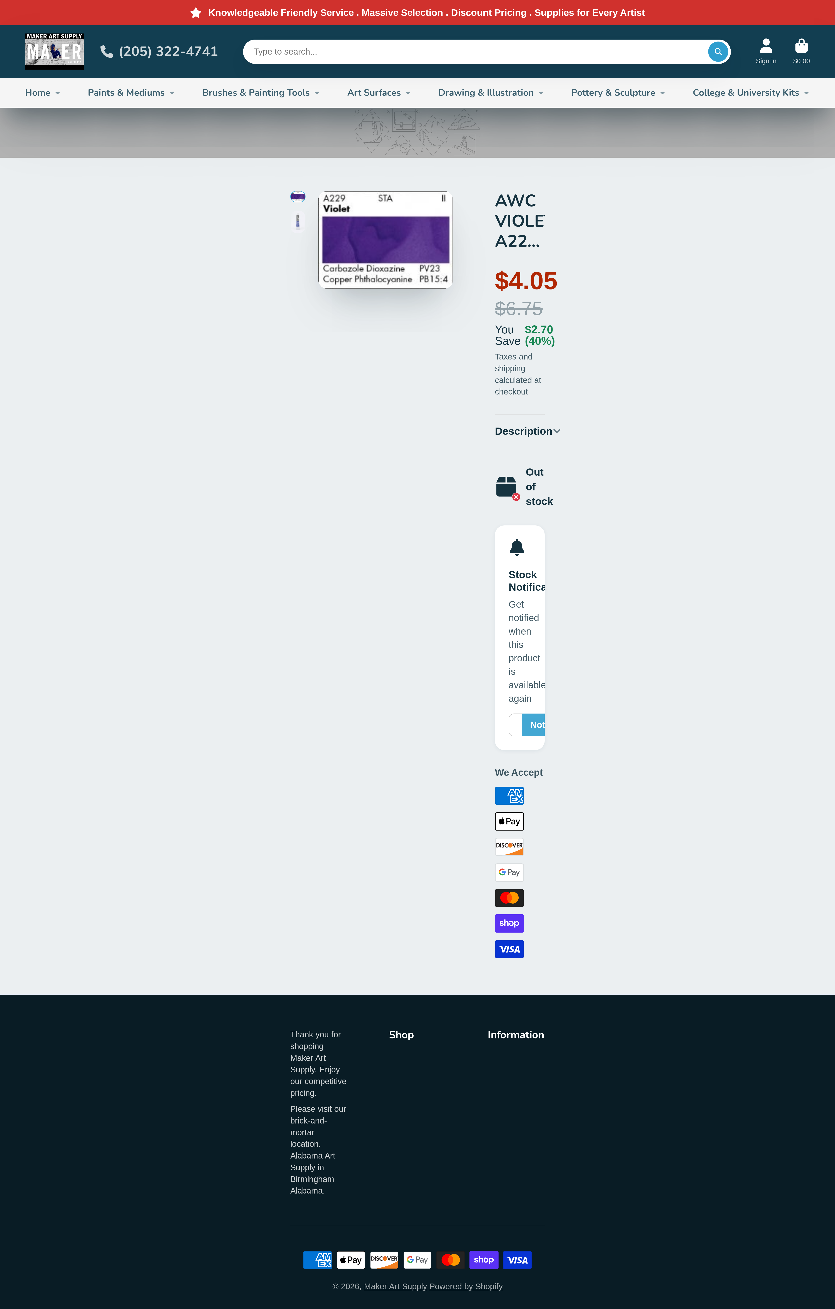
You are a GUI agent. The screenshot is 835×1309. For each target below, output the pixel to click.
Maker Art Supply (395, 1286)
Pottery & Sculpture (613, 92)
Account (766, 51)
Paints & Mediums (126, 92)
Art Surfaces (374, 92)
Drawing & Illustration (486, 92)
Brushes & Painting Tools (256, 92)
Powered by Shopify (466, 1286)
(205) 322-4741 (168, 51)
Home (37, 92)
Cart (801, 51)
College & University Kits (746, 92)
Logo (54, 51)
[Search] (718, 52)
